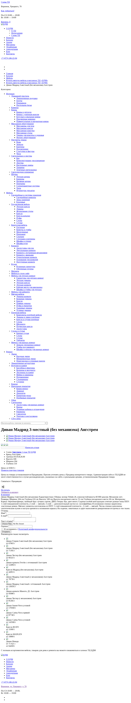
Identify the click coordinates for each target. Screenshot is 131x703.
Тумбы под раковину (25, 347)
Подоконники (22, 377)
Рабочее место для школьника (29, 287)
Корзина (5, 22)
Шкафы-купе (22, 243)
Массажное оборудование (22, 124)
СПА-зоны (16, 418)
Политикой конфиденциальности (32, 529)
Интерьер (10, 94)
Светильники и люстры (21, 156)
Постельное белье (24, 105)
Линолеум (20, 393)
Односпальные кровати (26, 257)
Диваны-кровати (23, 296)
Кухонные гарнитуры (25, 266)
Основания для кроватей (27, 260)
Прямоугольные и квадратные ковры (32, 121)
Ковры (14, 110)
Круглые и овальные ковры (28, 117)
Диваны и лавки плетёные (28, 317)
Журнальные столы (24, 211)
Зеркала (19, 144)
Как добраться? (7, 11)
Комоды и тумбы (23, 230)
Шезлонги (20, 324)
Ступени (20, 382)
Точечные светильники (26, 170)
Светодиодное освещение (22, 172)
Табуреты (20, 340)
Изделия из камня (19, 365)
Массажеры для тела (25, 126)
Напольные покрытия (20, 386)
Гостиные (20, 227)
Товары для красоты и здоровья (30, 135)
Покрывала (21, 103)
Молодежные (22, 232)
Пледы (19, 101)
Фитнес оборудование (26, 137)
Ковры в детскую (23, 112)
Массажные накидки (25, 131)
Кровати (15, 246)
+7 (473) (9, 58)
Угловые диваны (23, 310)
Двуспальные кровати (26, 250)
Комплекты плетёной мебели (29, 315)
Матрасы (15, 271)
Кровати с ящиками (25, 255)
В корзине (5, 494)
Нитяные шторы (23, 181)
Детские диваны (23, 280)
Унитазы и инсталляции (26, 416)
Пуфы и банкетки (24, 306)
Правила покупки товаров (12, 470)
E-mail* (4, 516)
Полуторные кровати (25, 262)
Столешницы (22, 379)
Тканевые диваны (24, 308)
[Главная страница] (4, 24)
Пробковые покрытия (25, 398)
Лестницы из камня (25, 372)
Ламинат (20, 391)
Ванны (19, 407)
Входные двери (23, 356)
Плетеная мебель (18, 313)
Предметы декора (18, 140)
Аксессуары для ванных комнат (30, 405)
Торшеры (20, 167)
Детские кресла (23, 207)
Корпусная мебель (19, 225)
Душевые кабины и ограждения (30, 409)
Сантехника (16, 402)
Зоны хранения (23, 200)
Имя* (3, 513)
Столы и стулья (18, 331)
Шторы (14, 174)
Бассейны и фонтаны (25, 368)
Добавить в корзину (9, 492)
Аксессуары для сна (25, 248)
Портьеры (20, 184)
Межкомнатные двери (26, 359)
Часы (18, 154)
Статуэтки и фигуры (25, 151)
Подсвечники (22, 149)
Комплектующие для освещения (30, 160)
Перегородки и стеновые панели (30, 361)
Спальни (20, 236)
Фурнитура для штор (25, 190)
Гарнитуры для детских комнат (30, 278)
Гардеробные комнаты (26, 197)
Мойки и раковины (24, 375)
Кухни (14, 264)
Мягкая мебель (17, 294)
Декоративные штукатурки (23, 363)
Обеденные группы (25, 269)
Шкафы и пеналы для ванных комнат (32, 349)
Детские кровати (23, 285)
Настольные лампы (24, 165)
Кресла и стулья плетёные (27, 319)
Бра (17, 158)
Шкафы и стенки (23, 241)
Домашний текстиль (20, 96)
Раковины (20, 412)
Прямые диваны (23, 303)
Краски (14, 384)
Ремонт (9, 352)
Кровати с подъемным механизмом (31, 253)
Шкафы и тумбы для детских (29, 289)
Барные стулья (22, 333)
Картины (20, 147)
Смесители (21, 414)
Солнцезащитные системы (28, 186)
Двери (14, 354)
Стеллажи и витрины (25, 239)
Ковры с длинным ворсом (27, 114)
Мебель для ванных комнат (23, 342)
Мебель (9, 193)
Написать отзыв (32, 447)
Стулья (19, 223)
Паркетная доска (23, 395)
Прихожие (20, 234)
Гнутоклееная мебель (20, 204)
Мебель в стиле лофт (20, 273)
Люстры (20, 163)
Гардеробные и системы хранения (26, 195)
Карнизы (20, 179)
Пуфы (19, 218)
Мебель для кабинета (20, 292)
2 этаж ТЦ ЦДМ (24, 452)
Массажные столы (24, 133)
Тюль (18, 188)
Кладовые (20, 202)
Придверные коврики (25, 119)
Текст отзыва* (7, 521)
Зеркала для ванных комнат (28, 345)
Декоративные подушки (26, 98)
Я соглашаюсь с (25, 529)
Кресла (19, 213)
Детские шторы (23, 177)
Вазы (18, 142)
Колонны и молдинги (25, 370)
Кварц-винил (22, 389)
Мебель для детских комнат (23, 276)
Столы (19, 220)
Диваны (19, 209)
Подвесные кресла (24, 326)
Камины (15, 107)
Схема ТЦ (5, 2)
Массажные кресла (24, 128)
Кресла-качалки (23, 216)
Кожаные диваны (24, 299)
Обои (13, 400)
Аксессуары (21, 329)
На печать (5, 490)
